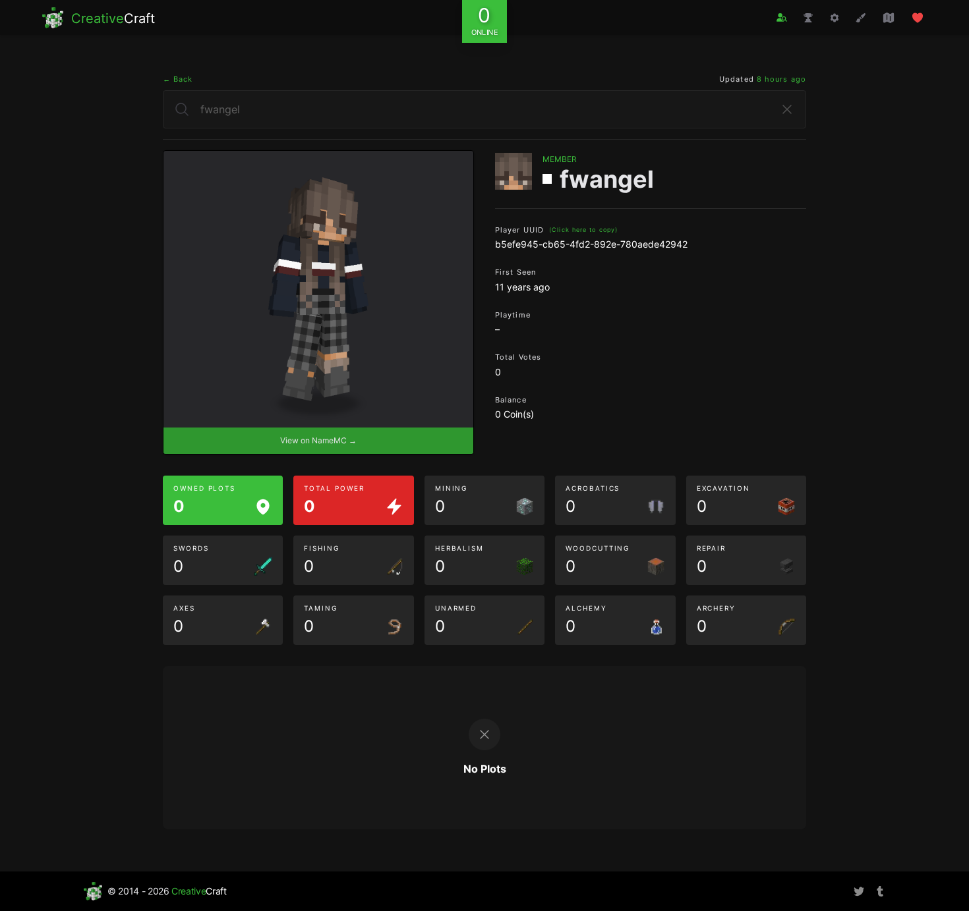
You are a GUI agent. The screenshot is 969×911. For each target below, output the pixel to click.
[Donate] (917, 18)
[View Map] (888, 18)
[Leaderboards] (808, 18)
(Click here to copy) (583, 229)
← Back (178, 79)
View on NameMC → (318, 440)
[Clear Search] (787, 109)
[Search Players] (782, 17)
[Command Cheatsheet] (834, 18)
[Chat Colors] (861, 18)
